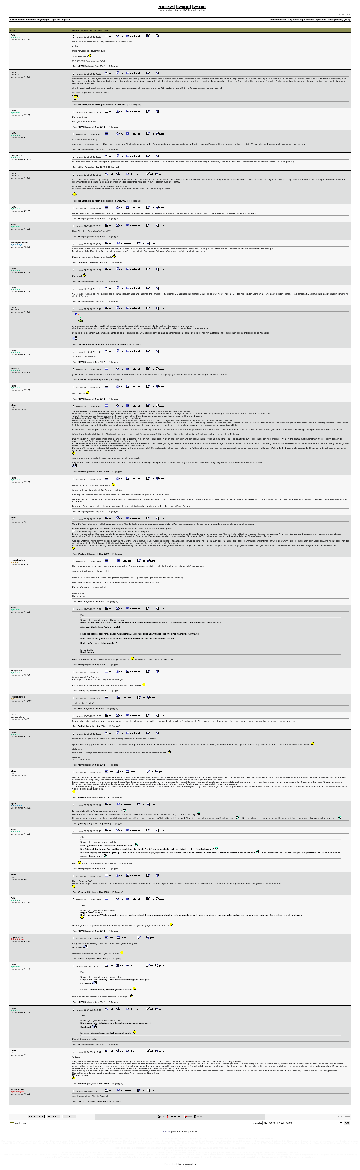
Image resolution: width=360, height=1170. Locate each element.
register (169, 10)
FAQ (185, 10)
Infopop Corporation (186, 1164)
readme (193, 1131)
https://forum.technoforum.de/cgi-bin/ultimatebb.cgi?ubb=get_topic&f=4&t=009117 (129, 925)
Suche (178, 10)
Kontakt (167, 1131)
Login (53, 19)
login (162, 10)
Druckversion (20, 1123)
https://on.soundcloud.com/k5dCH (88, 51)
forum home (195, 10)
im (204, 10)
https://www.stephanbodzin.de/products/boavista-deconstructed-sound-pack (112, 531)
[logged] (115, 66)
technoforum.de (180, 1131)
